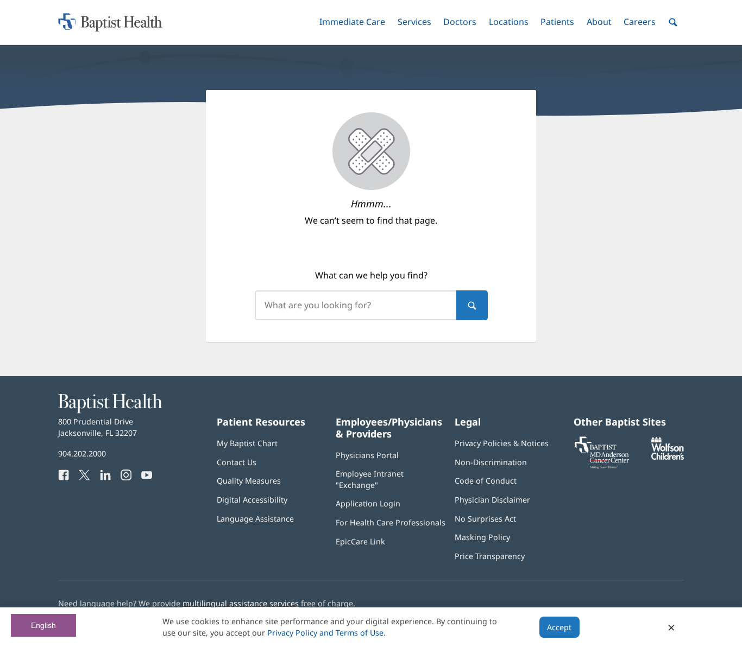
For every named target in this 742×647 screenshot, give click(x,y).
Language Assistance (255, 518)
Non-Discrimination (491, 462)
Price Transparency (490, 556)
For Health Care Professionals (390, 522)
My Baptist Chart (247, 443)
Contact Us (236, 462)
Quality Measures (249, 480)
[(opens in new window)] (667, 457)
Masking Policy (482, 537)
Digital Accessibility (252, 499)
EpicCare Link (360, 541)
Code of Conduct (486, 480)
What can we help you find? (371, 275)
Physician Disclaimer (492, 499)
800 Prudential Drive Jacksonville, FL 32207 (97, 426)
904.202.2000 (82, 453)
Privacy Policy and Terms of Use (325, 632)
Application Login (368, 503)
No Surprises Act (485, 518)
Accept (559, 627)
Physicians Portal (367, 455)
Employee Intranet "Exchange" (370, 479)
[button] (352, 22)
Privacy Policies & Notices (502, 443)
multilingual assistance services (241, 603)
